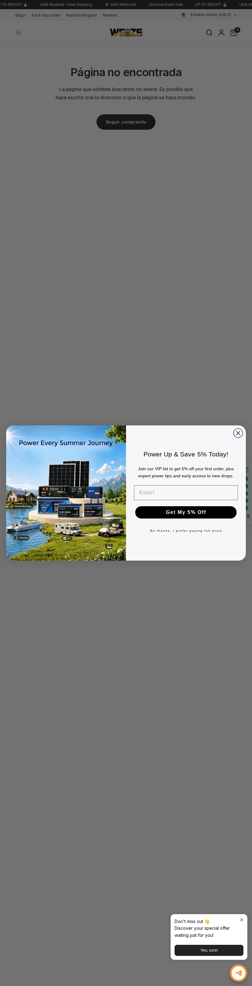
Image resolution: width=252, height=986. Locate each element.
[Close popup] (241, 919)
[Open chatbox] (238, 973)
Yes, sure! (209, 950)
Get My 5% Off (186, 512)
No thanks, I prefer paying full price (186, 530)
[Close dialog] (238, 433)
